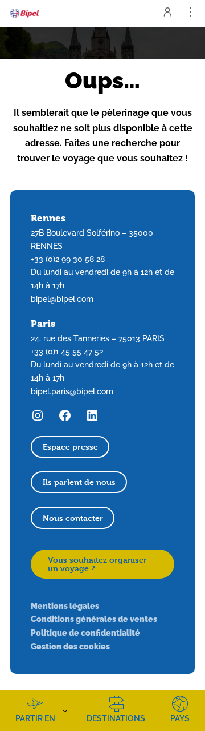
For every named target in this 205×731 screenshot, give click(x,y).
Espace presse (70, 446)
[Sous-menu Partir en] (65, 710)
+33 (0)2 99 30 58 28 (68, 259)
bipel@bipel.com (62, 299)
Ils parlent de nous (79, 482)
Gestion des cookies (70, 646)
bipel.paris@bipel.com (72, 391)
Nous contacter (73, 518)
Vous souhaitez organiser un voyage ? (97, 564)
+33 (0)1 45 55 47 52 (67, 351)
